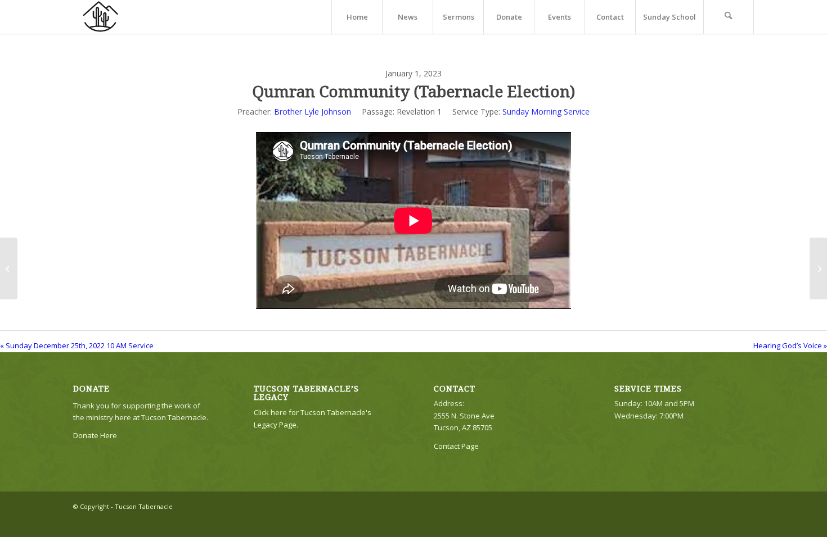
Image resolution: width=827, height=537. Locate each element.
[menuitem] (356, 17)
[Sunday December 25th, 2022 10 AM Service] (8, 268)
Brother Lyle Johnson (312, 111)
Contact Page (456, 446)
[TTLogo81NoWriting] (100, 17)
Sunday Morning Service (546, 111)
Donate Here (95, 435)
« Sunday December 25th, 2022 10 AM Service (77, 345)
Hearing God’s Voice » (790, 345)
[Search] (728, 17)
